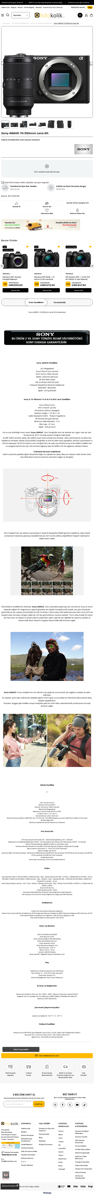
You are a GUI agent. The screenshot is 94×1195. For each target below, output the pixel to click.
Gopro (61, 1152)
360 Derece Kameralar (79, 1141)
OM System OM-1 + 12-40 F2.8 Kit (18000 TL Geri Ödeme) (78, 278)
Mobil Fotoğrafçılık (82, 1153)
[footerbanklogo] (75, 1186)
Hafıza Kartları (80, 1172)
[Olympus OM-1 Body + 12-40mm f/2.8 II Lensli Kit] (47, 258)
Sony (60, 1138)
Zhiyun (61, 1141)
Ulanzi (61, 1155)
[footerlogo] (10, 1123)
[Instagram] (55, 1104)
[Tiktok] (84, 1104)
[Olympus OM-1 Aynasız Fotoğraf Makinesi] (15, 258)
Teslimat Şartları (27, 1148)
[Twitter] (69, 1104)
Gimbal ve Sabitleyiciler (80, 1177)
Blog (40, 1137)
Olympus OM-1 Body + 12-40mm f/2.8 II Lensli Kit (44, 278)
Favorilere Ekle (27, 247)
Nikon (61, 1134)
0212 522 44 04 (78, 7)
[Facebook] (62, 1104)
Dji (59, 1145)
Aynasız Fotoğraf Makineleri (81, 1132)
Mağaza (13, 7)
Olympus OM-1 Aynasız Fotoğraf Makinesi (12, 278)
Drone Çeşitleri (80, 1146)
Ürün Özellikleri (36, 302)
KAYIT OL (39, 1104)
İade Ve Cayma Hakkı (29, 1151)
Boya (60, 1166)
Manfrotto (62, 1159)
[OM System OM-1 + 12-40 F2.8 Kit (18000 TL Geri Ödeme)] (78, 258)
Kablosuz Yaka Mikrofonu (81, 1157)
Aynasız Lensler (81, 1137)
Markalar (39, 7)
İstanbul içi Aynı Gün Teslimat (46, 1129)
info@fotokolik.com (9, 1161)
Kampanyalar (44, 1134)
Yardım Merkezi (27, 1165)
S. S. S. (23, 1161)
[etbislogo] (5, 1175)
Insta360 (62, 1148)
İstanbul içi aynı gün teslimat (62, 2)
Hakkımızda (5, 7)
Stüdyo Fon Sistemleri (83, 1169)
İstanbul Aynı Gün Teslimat (53, 7)
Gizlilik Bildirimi (26, 1144)
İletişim (20, 7)
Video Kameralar (81, 1165)
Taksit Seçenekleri (21, 1049)
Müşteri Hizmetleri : (10, 1153)
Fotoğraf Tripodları (82, 1162)
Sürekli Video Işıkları (82, 1149)
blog (90, 7)
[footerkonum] (10, 1145)
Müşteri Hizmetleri (28, 1155)
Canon (61, 1131)
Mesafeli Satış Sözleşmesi (26, 1140)
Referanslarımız (27, 1158)
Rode (61, 1162)
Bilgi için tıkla (14, 189)
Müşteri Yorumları (45, 1144)
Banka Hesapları (27, 1135)
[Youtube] (77, 1104)
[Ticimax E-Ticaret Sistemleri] (47, 1193)
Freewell (62, 1169)
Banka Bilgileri (29, 7)
